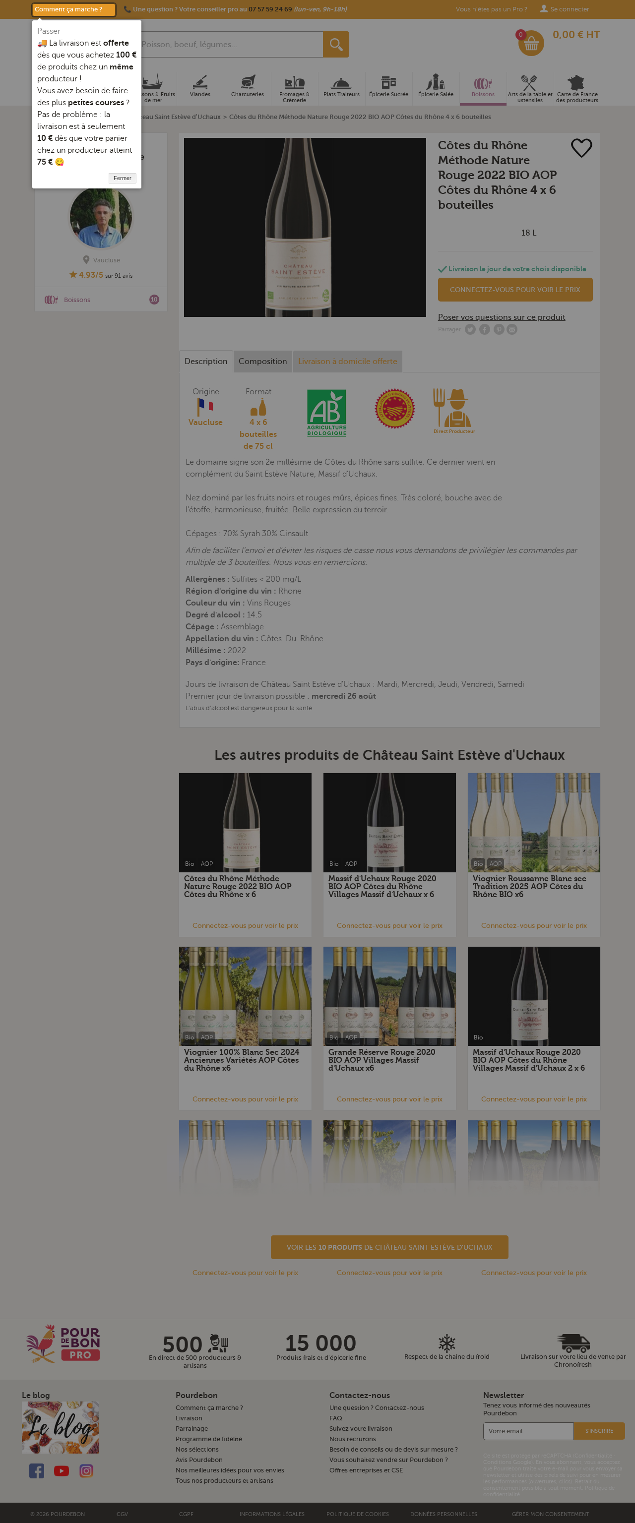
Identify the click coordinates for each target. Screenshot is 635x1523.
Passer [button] (49, 31)
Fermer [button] (122, 178)
